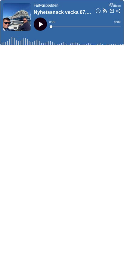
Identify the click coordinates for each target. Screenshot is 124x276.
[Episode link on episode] (17, 17)
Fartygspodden (46, 5)
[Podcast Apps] (104, 11)
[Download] (111, 11)
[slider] (85, 26)
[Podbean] (115, 4)
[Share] (118, 12)
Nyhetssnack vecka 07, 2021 (63, 12)
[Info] (98, 12)
